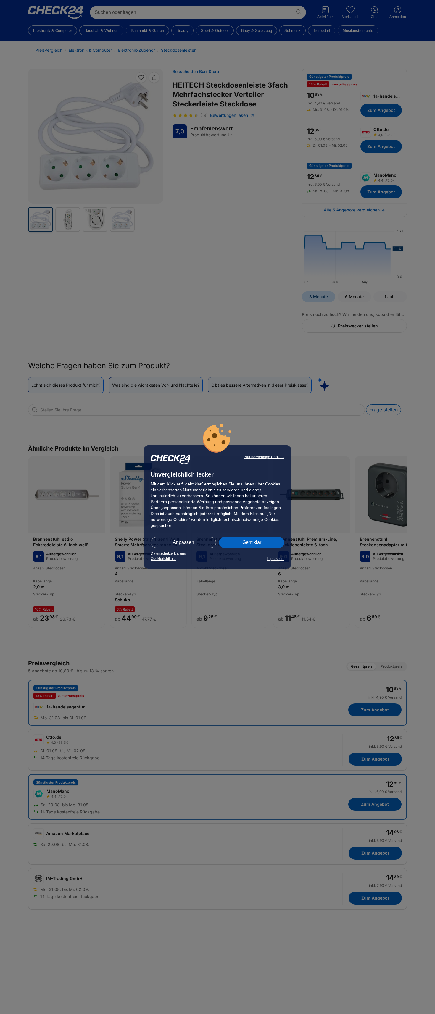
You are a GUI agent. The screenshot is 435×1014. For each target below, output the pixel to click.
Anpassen (183, 542)
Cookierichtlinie (163, 559)
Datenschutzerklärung (168, 553)
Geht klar (251, 542)
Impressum (275, 559)
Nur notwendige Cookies (264, 457)
